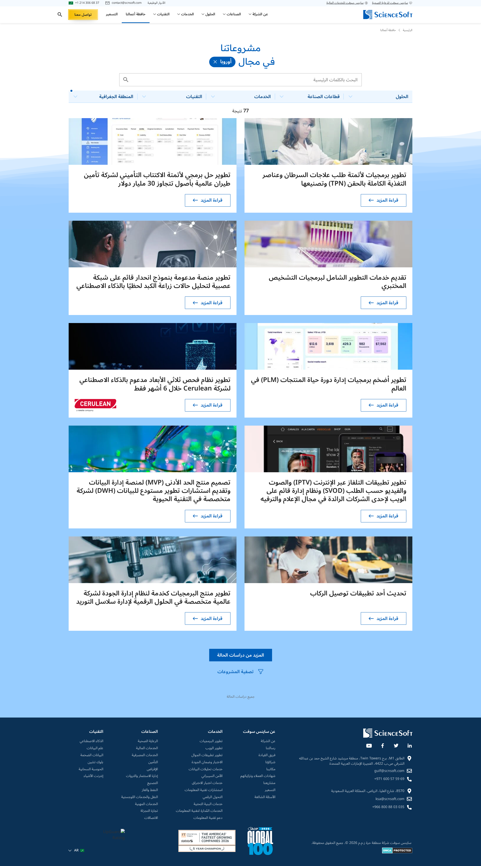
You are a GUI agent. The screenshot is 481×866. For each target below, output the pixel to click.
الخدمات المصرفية (145, 755)
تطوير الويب (213, 748)
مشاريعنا (269, 783)
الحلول (402, 96)
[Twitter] (396, 745)
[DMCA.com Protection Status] (397, 852)
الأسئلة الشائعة (265, 797)
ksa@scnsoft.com (390, 799)
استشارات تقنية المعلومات (203, 790)
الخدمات (262, 96)
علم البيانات (95, 748)
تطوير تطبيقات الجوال (206, 755)
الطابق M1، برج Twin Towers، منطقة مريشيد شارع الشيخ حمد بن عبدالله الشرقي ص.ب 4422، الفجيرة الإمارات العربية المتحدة (351, 761)
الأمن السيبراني (211, 776)
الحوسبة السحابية (91, 769)
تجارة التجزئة (149, 811)
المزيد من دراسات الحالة (240, 655)
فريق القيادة (267, 755)
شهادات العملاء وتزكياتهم (258, 776)
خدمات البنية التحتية (208, 804)
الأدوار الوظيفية (156, 3)
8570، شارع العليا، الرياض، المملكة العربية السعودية (367, 791)
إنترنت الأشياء (93, 776)
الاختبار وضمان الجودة (207, 762)
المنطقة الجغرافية (116, 96)
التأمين (153, 762)
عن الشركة (268, 741)
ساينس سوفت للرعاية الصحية (390, 3)
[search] (60, 14)
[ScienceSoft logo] (387, 14)
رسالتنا (270, 748)
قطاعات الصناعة (324, 96)
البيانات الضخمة (91, 755)
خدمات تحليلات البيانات (205, 769)
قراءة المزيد (387, 200)
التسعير (270, 790)
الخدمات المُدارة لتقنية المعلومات (199, 811)
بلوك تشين (95, 762)
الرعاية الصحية (148, 741)
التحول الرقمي (212, 797)
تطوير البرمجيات (211, 741)
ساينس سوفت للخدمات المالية (345, 3)
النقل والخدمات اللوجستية (139, 797)
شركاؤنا (270, 762)
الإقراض (152, 769)
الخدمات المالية (147, 748)
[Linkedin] (409, 745)
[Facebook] (382, 745)
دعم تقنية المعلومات (207, 818)
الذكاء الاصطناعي (91, 741)
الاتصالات (151, 818)
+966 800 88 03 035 (388, 807)
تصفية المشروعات (235, 671)
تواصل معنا (83, 14)
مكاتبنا (270, 769)
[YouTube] (369, 745)
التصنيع (152, 783)
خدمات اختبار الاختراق (207, 783)
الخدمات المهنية (146, 804)
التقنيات (194, 96)
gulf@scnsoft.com (389, 770)
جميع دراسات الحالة (241, 696)
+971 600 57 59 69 (389, 778)
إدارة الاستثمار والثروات (142, 776)
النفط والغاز (150, 790)
